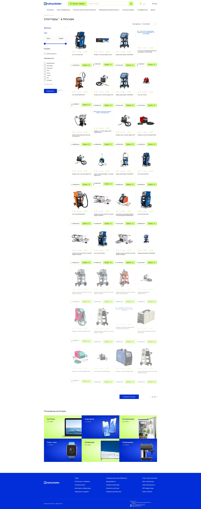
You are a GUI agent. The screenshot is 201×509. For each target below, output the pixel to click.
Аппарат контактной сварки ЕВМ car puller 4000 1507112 (125, 328)
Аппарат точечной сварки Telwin (81, 331)
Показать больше (129, 397)
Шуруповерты (111, 481)
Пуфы (77, 478)
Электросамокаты (148, 485)
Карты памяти (147, 491)
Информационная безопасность (109, 10)
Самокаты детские (112, 488)
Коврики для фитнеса (113, 491)
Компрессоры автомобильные (116, 478)
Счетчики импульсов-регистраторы (84, 10)
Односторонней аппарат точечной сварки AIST (103, 174)
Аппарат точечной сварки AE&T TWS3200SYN (102, 131)
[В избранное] (86, 52)
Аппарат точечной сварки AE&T (124, 371)
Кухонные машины (128, 10)
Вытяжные (50, 10)
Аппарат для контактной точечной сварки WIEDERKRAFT (125, 292)
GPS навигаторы (148, 488)
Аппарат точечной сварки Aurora (103, 54)
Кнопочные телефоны (82, 481)
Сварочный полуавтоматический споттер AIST (81, 135)
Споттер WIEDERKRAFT (78, 94)
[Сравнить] (84, 51)
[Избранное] (141, 4)
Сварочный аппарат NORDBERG (124, 54)
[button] (45, 10)
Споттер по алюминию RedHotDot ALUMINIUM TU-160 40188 (147, 51)
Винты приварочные (63, 10)
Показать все (48, 84)
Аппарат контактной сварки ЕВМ (147, 135)
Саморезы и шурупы (82, 491)
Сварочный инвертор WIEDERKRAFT (143, 292)
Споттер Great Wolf (77, 54)
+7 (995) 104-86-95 (140, 503)
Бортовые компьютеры (83, 488)
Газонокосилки (80, 485)
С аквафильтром (142, 10)
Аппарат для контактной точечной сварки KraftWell (103, 214)
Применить (50, 91)
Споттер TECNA (142, 94)
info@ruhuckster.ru (140, 504)
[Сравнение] (144, 4)
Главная (46, 15)
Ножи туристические (149, 478)
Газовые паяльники (112, 485)
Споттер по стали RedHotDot (102, 371)
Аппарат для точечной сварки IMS (103, 94)
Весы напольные (148, 481)
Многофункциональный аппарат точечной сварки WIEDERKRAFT (125, 214)
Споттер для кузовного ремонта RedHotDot (147, 332)
